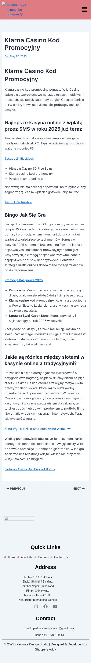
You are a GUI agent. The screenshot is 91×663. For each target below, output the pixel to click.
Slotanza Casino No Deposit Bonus (30, 469)
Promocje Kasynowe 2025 (24, 280)
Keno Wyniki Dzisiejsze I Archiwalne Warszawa (38, 429)
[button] (84, 9)
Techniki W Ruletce (18, 202)
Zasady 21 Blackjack (19, 159)
